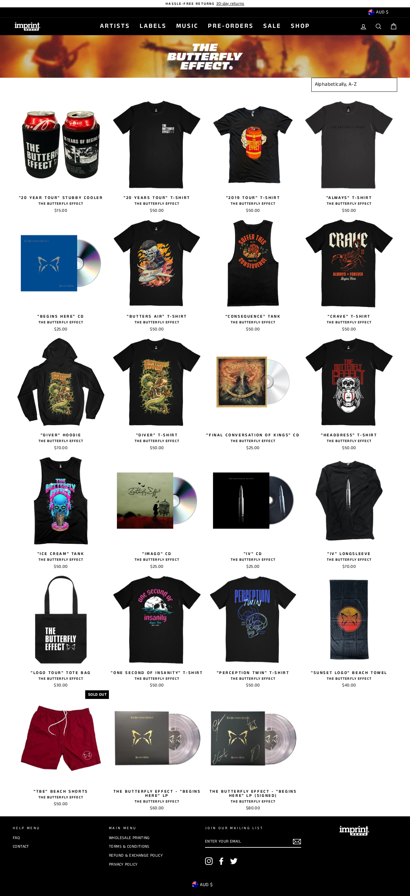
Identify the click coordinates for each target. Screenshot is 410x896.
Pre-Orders (231, 26)
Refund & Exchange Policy (136, 855)
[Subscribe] (297, 841)
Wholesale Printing (129, 838)
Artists (115, 26)
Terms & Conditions (129, 846)
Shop (300, 26)
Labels (153, 26)
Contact (21, 846)
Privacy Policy (123, 864)
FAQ (16, 838)
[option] (205, 3)
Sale (272, 26)
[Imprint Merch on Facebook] (221, 861)
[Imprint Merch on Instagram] (209, 861)
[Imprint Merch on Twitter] (234, 861)
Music (187, 26)
